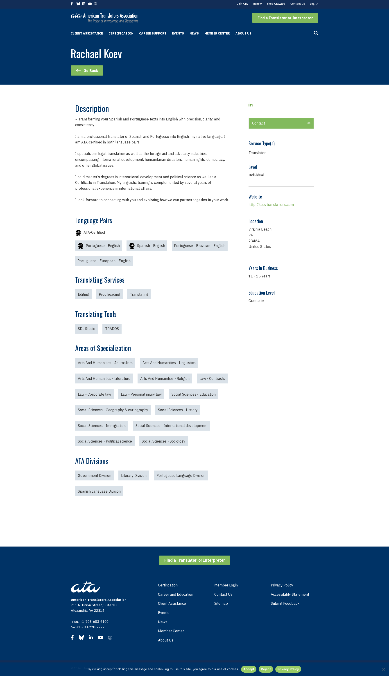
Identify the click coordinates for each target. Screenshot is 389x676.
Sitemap (221, 603)
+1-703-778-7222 (90, 627)
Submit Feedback (285, 603)
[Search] (316, 33)
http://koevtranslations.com (271, 204)
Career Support (152, 33)
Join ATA (242, 3)
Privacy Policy (282, 585)
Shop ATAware (276, 3)
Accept (248, 669)
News (194, 33)
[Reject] (383, 669)
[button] (285, 18)
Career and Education (175, 594)
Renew (257, 3)
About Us (243, 33)
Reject (266, 669)
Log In (314, 3)
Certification (121, 33)
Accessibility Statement (290, 594)
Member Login (226, 585)
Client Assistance (87, 33)
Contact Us (297, 3)
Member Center (217, 33)
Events (178, 33)
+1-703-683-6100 (94, 621)
